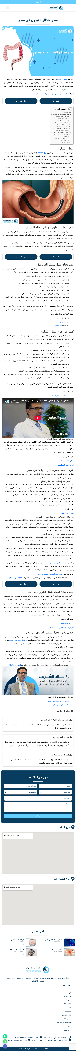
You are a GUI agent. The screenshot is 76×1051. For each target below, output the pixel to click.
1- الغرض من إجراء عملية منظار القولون (63, 124)
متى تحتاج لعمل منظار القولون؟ (63, 116)
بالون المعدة (67, 1026)
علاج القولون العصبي (67, 623)
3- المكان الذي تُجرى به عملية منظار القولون (62, 128)
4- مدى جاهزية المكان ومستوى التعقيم (63, 130)
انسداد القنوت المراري (64, 1022)
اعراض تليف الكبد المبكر (66, 465)
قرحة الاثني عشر (17, 940)
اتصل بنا (56, 101)
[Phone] (5, 1036)
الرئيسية (68, 993)
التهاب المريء (57, 949)
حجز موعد (58, 325)
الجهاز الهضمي (66, 1015)
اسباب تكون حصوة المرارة (52, 940)
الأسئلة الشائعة (67, 136)
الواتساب (59, 321)
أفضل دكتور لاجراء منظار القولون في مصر (61, 134)
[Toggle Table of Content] (69, 109)
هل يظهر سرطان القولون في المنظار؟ (63, 138)
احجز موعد (67, 1003)
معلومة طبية (67, 1000)
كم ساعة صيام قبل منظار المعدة (63, 395)
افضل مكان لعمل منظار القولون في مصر (61, 132)
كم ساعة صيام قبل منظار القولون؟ (64, 120)
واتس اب (20, 101)
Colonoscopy (41, 153)
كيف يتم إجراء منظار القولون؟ (64, 118)
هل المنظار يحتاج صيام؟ (66, 142)
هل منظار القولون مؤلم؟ (66, 140)
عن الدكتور (67, 996)
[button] (7, 7)
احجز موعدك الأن (15, 577)
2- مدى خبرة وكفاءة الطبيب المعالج (64, 126)
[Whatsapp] (5, 1041)
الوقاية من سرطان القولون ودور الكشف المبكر (51, 94)
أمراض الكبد (67, 1019)
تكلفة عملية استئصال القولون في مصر (50, 574)
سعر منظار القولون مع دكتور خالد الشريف (61, 114)
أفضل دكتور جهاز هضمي (17, 640)
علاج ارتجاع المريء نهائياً (61, 705)
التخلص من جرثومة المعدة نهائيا (58, 701)
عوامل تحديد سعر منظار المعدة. (51, 563)
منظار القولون (62, 79)
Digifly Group (31, 1049)
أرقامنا (58, 318)
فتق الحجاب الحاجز (17, 949)
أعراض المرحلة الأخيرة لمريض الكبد (62, 627)
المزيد (60, 944)
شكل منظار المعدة (67, 461)
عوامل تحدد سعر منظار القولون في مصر (61, 122)
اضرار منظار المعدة (67, 513)
